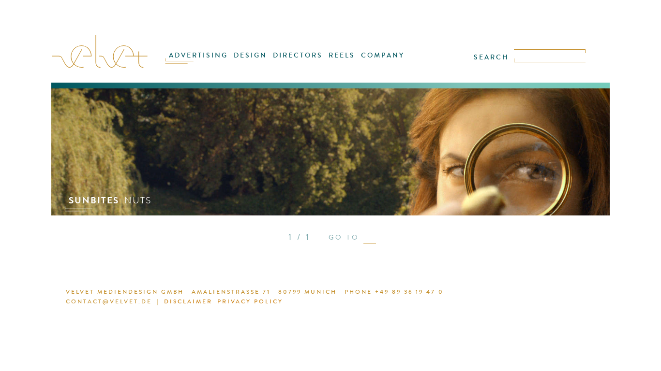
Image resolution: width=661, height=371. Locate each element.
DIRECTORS (298, 55)
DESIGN (250, 55)
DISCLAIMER (188, 301)
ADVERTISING (198, 55)
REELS (342, 55)
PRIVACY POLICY (250, 301)
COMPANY (383, 55)
